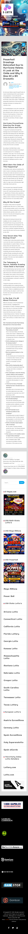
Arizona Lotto (11, 611)
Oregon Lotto (11, 680)
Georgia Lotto (11, 641)
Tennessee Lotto (12, 697)
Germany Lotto (11, 727)
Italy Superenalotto (13, 742)
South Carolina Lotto (11, 688)
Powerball (11, 86)
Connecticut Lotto (13, 619)
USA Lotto (14, 87)
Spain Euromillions (13, 735)
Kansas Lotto (11, 648)
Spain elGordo (11, 749)
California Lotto (12, 626)
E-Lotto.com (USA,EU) (9, 16)
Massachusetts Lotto (11, 657)
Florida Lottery (16, 85)
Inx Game (7, 919)
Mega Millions (10, 589)
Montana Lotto (11, 665)
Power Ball (9, 596)
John (12, 82)
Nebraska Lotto (12, 673)
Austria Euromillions (14, 720)
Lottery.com (10, 767)
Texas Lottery (11, 704)
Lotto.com (9, 774)
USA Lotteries (16, 86)
